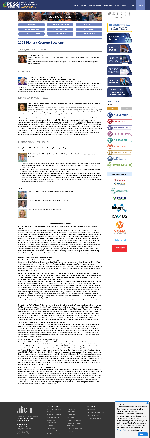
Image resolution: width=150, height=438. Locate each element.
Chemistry (50, 426)
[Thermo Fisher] (119, 249)
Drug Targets (71, 414)
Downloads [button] (108, 5)
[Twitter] (125, 14)
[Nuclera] (119, 240)
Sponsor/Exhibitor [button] (95, 5)
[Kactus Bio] (119, 217)
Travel (117, 5)
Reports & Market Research (95, 412)
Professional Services (94, 418)
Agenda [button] (83, 5)
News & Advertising (93, 415)
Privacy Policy (122, 430)
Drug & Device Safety (53, 434)
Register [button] (140, 5)
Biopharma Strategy (53, 417)
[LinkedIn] (121, 14)
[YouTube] (114, 14)
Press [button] (133, 5)
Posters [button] (125, 5)
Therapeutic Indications (74, 429)
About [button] (76, 5)
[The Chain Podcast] (129, 14)
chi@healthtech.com (25, 429)
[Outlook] (110, 14)
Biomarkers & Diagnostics (55, 414)
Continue (143, 434)
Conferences (91, 409)
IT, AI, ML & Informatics (74, 420)
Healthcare (70, 417)
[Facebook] (118, 14)
